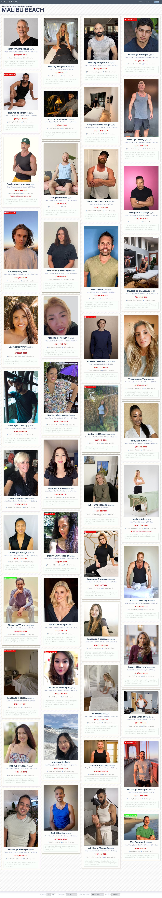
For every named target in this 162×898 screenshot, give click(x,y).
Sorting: (62, 894)
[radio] (48, 894)
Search (139, 2)
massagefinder (9, 2)
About (150, 2)
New (145, 2)
